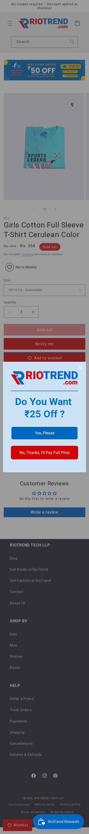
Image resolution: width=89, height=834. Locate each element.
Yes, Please (44, 433)
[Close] (80, 368)
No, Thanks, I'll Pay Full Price (44, 452)
